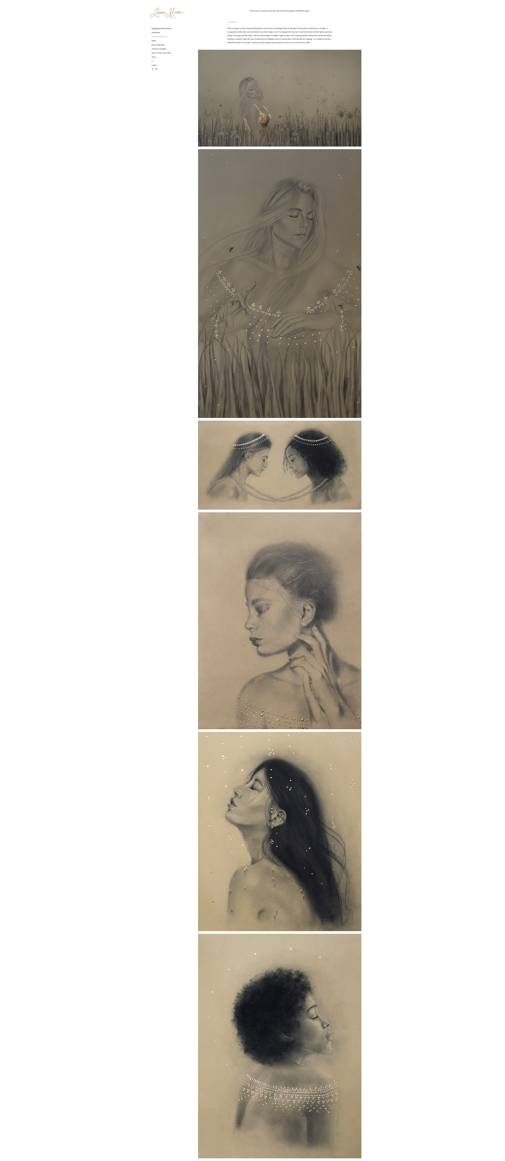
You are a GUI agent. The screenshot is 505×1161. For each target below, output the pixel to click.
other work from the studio (161, 53)
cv (152, 61)
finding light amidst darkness (162, 28)
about (154, 57)
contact (154, 65)
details (154, 41)
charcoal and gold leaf (159, 37)
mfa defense (156, 33)
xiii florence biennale (159, 49)
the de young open (158, 45)
